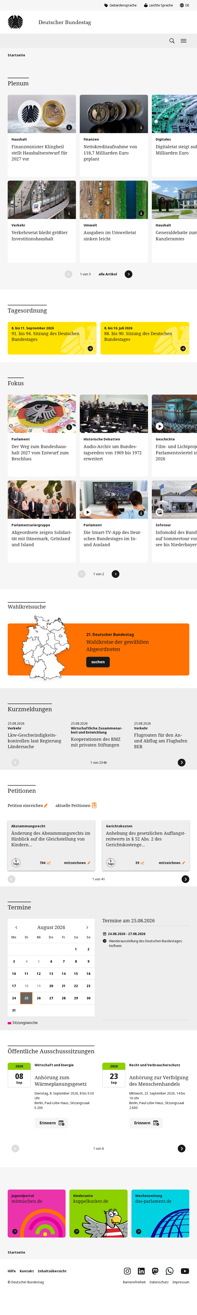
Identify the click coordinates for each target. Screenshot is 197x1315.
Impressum (180, 1282)
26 (41, 1000)
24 (16, 1000)
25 (29, 1000)
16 (90, 975)
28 (66, 1000)
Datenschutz (159, 1282)
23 (90, 987)
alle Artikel (107, 274)
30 (90, 1000)
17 (16, 987)
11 (29, 975)
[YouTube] (185, 1271)
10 (16, 975)
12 (41, 975)
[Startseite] (49, 22)
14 (66, 975)
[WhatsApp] (169, 1271)
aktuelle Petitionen (72, 805)
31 (16, 1012)
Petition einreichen (25, 805)
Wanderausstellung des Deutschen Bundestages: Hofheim (146, 943)
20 (53, 987)
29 (78, 1000)
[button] (68, 274)
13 (53, 975)
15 (78, 975)
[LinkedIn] (141, 1271)
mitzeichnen (75, 862)
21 (66, 987)
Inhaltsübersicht (52, 1271)
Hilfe (12, 1271)
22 (78, 987)
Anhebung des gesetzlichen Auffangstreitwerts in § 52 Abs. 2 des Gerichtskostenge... (145, 838)
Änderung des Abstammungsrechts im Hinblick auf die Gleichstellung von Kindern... (50, 838)
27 (53, 1000)
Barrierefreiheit (134, 1282)
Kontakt (27, 1271)
